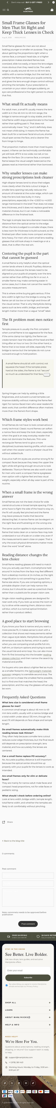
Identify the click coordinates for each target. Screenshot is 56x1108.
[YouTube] (26, 1083)
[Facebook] (5, 1083)
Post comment (28, 924)
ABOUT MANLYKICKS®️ (17, 1017)
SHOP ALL (10, 1003)
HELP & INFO (12, 1025)
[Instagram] (19, 1083)
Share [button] (10, 822)
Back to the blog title (14, 841)
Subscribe (28, 978)
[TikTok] (33, 1083)
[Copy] (46, 375)
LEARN (9, 1010)
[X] (12, 1083)
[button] (7, 2)
